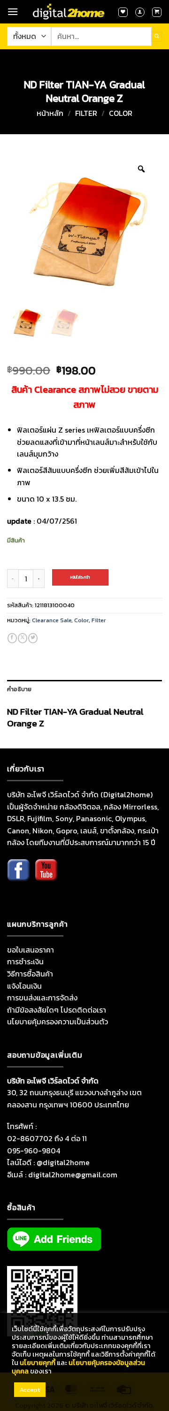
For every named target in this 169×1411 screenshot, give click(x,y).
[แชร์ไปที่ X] (22, 638)
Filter (86, 113)
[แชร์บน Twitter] (33, 638)
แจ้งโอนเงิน (24, 986)
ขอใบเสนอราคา (30, 949)
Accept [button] (30, 1389)
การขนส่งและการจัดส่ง (42, 997)
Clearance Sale (51, 620)
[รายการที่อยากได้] (123, 12)
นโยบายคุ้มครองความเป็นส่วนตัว (57, 1021)
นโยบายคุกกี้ (37, 1363)
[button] (12, 11)
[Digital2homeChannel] (46, 877)
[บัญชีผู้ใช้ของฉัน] (140, 12)
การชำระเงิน (25, 961)
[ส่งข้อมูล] (157, 37)
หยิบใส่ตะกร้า (80, 577)
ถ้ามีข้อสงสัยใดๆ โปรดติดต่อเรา (56, 1009)
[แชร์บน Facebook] (12, 638)
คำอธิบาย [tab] (19, 689)
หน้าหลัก (50, 113)
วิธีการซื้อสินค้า (30, 973)
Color (120, 113)
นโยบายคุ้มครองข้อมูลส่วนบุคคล (78, 1367)
